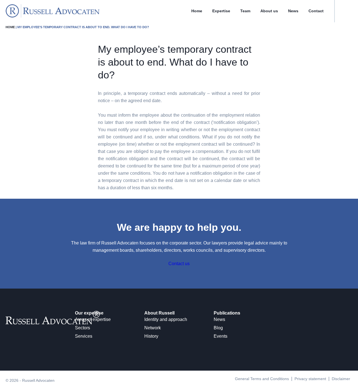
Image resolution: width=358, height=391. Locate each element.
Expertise (221, 11)
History (151, 336)
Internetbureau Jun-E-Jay (200, 387)
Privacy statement (310, 378)
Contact (316, 11)
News (293, 11)
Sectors (82, 327)
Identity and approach (165, 319)
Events (220, 336)
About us (269, 11)
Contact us (179, 263)
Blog (218, 327)
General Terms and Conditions (262, 378)
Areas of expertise (93, 319)
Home (196, 11)
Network (152, 327)
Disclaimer (341, 378)
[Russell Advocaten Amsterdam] (53, 16)
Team (245, 11)
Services (83, 336)
